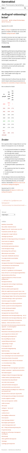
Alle (11, 20)
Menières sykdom (6, 260)
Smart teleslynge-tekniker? (8, 420)
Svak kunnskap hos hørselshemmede (14, 205)
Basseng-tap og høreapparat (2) (9, 336)
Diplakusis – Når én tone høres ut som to (11, 322)
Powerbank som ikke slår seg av (9, 231)
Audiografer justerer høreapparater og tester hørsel (14, 293)
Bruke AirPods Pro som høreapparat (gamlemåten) (13, 272)
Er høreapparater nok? (7, 346)
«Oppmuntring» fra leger (7, 343)
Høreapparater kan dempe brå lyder (10, 313)
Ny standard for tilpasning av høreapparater (12, 320)
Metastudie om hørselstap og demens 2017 (12, 331)
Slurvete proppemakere (7, 243)
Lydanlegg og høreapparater (8, 443)
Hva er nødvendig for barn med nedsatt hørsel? (13, 355)
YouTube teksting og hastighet (9, 308)
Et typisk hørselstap (6, 430)
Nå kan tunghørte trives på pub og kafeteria (12, 303)
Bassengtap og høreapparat (8, 422)
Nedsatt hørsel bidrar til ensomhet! (10, 358)
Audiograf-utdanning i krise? (8, 268)
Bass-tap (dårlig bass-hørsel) (8, 339)
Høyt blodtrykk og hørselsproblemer (10, 246)
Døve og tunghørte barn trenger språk (10, 353)
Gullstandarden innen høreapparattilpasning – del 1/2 (14, 318)
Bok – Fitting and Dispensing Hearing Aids (11, 427)
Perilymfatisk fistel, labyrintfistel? (9, 380)
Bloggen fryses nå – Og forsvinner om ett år (12, 229)
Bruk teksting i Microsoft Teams (9, 251)
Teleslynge (4, 441)
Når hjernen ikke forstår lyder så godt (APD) (12, 393)
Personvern (4, 450)
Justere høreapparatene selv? (9, 425)
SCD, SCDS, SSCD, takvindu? (8, 382)
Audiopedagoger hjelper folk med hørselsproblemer (14, 296)
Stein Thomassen (7, 22)
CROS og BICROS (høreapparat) (9, 438)
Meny (3, 8)
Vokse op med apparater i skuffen (9, 401)
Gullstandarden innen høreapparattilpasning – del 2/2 (14, 315)
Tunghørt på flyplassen (7, 329)
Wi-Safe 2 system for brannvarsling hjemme (12, 305)
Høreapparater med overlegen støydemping (12, 284)
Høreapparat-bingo (6, 365)
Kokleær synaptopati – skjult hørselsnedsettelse (13, 370)
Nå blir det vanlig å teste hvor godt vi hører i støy (13, 291)
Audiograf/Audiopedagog (18, 20)
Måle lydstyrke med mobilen (8, 253)
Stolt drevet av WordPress (14, 450)
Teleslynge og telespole (7, 236)
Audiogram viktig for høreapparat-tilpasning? (12, 375)
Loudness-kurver (5, 413)
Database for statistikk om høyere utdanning (14, 83)
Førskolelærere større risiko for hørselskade (12, 360)
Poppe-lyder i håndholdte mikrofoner (10, 256)
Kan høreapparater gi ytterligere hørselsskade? (13, 396)
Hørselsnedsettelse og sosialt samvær (11, 387)
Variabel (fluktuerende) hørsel (8, 341)
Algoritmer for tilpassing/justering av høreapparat (13, 239)
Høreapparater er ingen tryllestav (9, 234)
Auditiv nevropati (6, 403)
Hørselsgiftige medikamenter (8, 415)
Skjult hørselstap (5, 351)
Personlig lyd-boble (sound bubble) (10, 258)
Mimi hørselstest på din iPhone (9, 275)
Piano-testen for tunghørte (8, 241)
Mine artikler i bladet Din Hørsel (9, 227)
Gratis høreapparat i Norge (8, 248)
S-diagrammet (5, 410)
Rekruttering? (5, 436)
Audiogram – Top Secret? (7, 408)
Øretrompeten (5, 417)
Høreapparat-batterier (7, 281)
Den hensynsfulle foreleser (8, 310)
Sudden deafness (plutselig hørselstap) (11, 377)
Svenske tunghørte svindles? (8, 398)
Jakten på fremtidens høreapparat (10, 384)
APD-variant (4, 405)
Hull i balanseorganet (6, 372)
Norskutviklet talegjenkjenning (9, 348)
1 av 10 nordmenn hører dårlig (8, 363)
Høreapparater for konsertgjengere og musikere (13, 368)
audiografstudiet (10, 33)
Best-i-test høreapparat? (7, 286)
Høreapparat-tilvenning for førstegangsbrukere (13, 263)
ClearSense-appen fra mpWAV (9, 301)
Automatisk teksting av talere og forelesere (12, 298)
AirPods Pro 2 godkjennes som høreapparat (12, 270)
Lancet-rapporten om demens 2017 (10, 334)
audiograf (8, 29)
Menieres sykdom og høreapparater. (10, 289)
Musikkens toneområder (7, 224)
